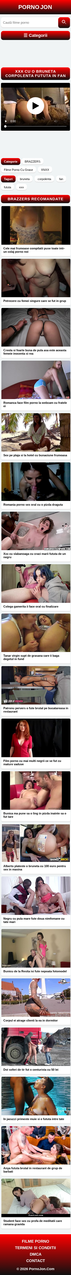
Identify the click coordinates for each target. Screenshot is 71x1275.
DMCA (35, 1254)
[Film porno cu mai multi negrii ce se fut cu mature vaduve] (35, 738)
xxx (21, 187)
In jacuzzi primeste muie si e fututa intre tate (33, 1119)
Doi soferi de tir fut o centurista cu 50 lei (30, 1069)
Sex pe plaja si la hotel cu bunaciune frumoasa (35, 455)
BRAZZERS (32, 161)
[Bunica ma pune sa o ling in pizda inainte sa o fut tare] (35, 790)
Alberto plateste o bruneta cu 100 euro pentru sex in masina (34, 867)
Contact (35, 1261)
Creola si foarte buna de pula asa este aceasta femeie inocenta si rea (34, 352)
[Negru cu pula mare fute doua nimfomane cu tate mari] (35, 896)
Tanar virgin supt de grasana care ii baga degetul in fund (31, 657)
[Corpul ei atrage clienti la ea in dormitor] (35, 997)
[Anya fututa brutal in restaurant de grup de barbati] (35, 1145)
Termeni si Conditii (35, 1248)
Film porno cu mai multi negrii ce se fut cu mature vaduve (32, 762)
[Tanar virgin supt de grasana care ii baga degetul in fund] (35, 633)
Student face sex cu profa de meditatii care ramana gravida (32, 1222)
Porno (35, 7)
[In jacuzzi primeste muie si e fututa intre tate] (35, 1096)
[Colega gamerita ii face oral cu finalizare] (35, 583)
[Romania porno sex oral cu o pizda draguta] (35, 481)
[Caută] (64, 22)
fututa (7, 187)
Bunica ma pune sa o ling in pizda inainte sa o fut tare (34, 815)
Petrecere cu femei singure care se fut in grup (34, 300)
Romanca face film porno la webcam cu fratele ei (35, 404)
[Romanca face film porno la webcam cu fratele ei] (35, 380)
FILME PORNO (35, 1241)
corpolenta (44, 179)
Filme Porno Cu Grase (18, 169)
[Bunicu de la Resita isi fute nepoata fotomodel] (35, 948)
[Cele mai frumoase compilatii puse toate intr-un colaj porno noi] (35, 225)
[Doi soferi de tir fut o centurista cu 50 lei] (35, 1047)
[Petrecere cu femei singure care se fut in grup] (35, 278)
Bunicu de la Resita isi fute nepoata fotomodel (35, 971)
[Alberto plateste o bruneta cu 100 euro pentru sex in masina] (35, 843)
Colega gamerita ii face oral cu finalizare (30, 606)
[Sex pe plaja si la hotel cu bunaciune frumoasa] (35, 432)
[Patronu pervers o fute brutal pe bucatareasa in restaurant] (35, 685)
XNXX (45, 169)
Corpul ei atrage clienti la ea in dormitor (30, 1020)
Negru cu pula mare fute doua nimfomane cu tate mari (33, 920)
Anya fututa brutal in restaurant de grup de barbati (32, 1169)
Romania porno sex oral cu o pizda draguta (33, 504)
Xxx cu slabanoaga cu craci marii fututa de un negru (34, 555)
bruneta (25, 179)
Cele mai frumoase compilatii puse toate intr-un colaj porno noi (34, 250)
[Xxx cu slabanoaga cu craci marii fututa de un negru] (35, 531)
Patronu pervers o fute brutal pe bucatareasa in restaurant (35, 709)
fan (61, 179)
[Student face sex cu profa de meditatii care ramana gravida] (35, 1198)
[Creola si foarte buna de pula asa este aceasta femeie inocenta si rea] (35, 327)
